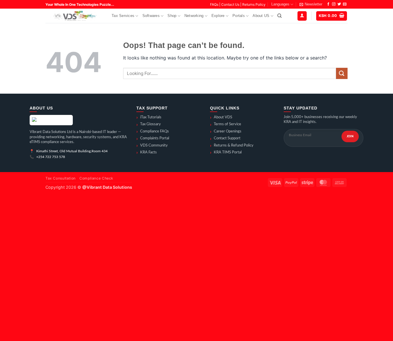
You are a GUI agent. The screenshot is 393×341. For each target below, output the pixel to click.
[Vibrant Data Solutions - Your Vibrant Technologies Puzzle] (74, 16)
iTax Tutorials (148, 117)
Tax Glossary (148, 124)
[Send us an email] (344, 4)
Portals (238, 16)
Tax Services (123, 16)
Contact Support (225, 138)
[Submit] (342, 73)
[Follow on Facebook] (328, 4)
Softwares (151, 16)
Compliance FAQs (152, 131)
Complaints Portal (152, 138)
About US (261, 16)
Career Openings (225, 131)
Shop (171, 16)
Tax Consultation (60, 178)
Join (350, 136)
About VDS (221, 117)
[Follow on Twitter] (339, 4)
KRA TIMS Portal (226, 152)
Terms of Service (225, 124)
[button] (310, 4)
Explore (218, 16)
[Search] (279, 15)
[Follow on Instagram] (333, 4)
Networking (194, 16)
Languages (280, 4)
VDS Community (152, 145)
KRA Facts (146, 152)
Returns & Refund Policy (231, 145)
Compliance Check (96, 178)
